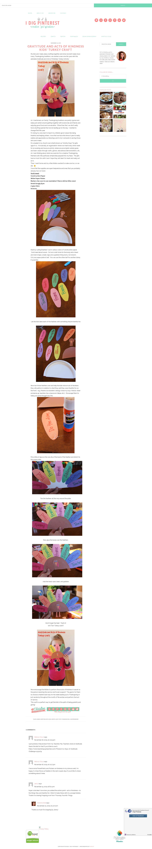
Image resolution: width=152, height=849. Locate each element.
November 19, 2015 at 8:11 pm (44, 786)
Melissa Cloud (39, 737)
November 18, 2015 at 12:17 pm (44, 764)
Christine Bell (41, 803)
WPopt (92, 846)
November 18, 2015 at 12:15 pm (44, 740)
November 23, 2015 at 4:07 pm (47, 806)
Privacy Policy (43, 829)
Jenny (36, 783)
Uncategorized (74, 719)
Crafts (53, 719)
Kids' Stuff (58, 719)
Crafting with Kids (45, 719)
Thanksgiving (65, 719)
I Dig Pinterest (42, 24)
